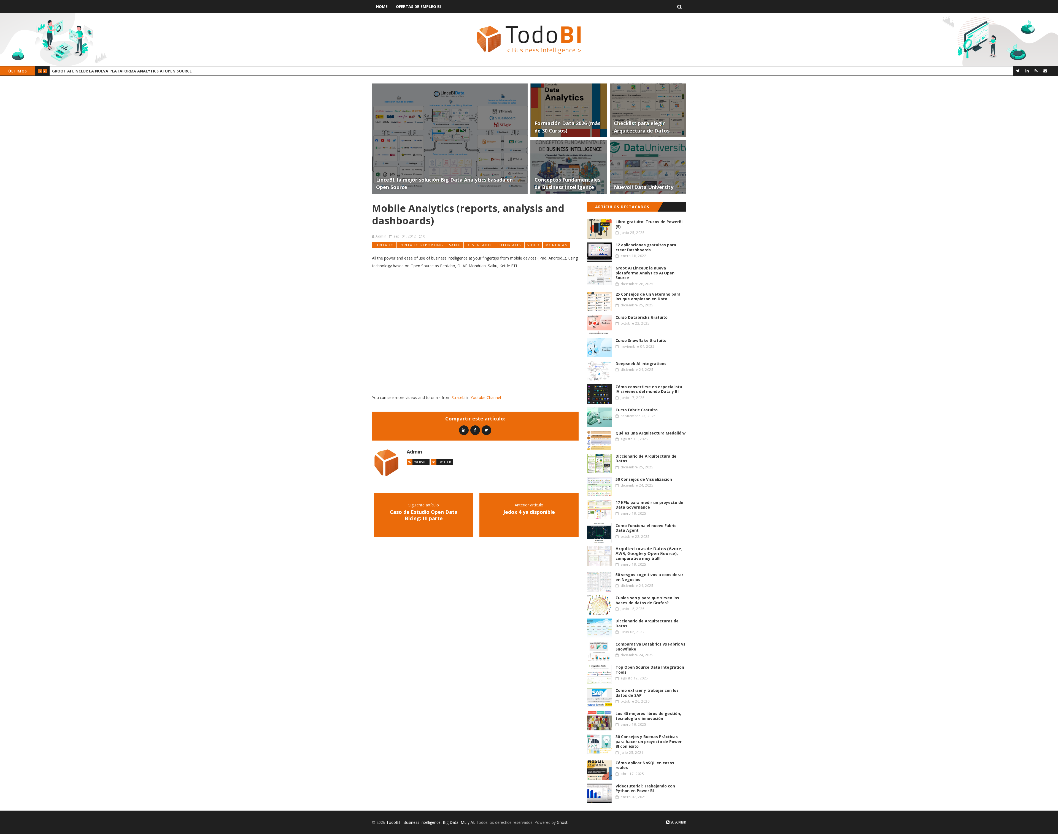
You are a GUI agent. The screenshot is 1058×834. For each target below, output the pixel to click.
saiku (455, 245)
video (533, 245)
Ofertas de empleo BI (418, 6)
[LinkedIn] (1027, 70)
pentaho (384, 245)
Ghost (562, 822)
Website (421, 462)
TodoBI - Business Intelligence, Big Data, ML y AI (430, 822)
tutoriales (509, 245)
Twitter (444, 462)
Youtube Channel (486, 397)
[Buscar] (679, 6)
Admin (381, 236)
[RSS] (1036, 70)
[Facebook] (475, 430)
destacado (479, 245)
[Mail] (1045, 70)
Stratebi (458, 397)
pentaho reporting (421, 245)
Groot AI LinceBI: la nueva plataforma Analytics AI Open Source (122, 71)
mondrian (557, 245)
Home (382, 6)
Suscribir (678, 822)
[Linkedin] (464, 430)
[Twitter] (1017, 70)
